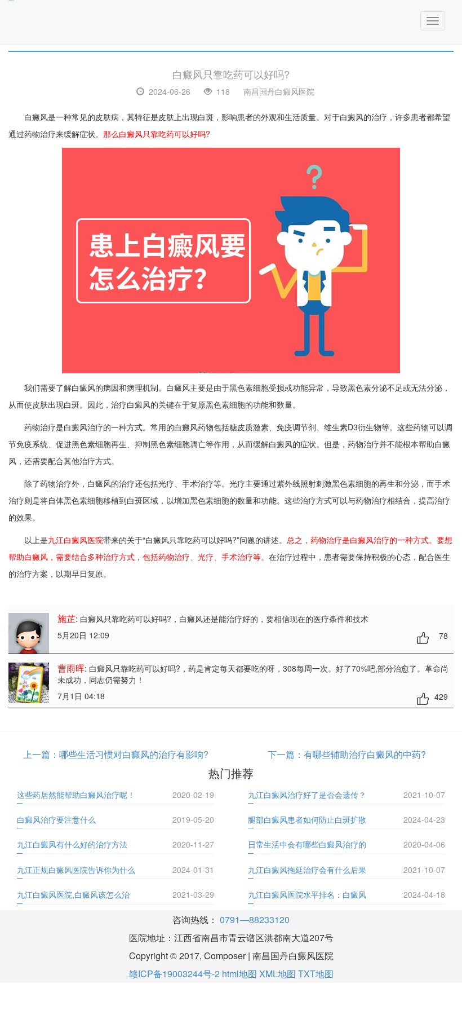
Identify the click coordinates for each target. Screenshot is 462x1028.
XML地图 (277, 973)
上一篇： (41, 754)
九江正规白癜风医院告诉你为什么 (76, 869)
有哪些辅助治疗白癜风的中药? (365, 754)
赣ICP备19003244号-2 (174, 973)
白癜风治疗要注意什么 (56, 819)
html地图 (239, 973)
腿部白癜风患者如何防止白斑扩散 (307, 819)
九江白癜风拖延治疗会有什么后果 (307, 869)
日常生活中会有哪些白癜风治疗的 (307, 844)
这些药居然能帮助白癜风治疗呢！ (76, 794)
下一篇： (286, 754)
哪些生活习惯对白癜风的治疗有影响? (133, 754)
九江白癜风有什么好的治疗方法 (72, 844)
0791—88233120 (255, 919)
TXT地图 (316, 973)
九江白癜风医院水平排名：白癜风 (307, 894)
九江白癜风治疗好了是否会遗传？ (307, 794)
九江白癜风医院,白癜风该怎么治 (73, 894)
